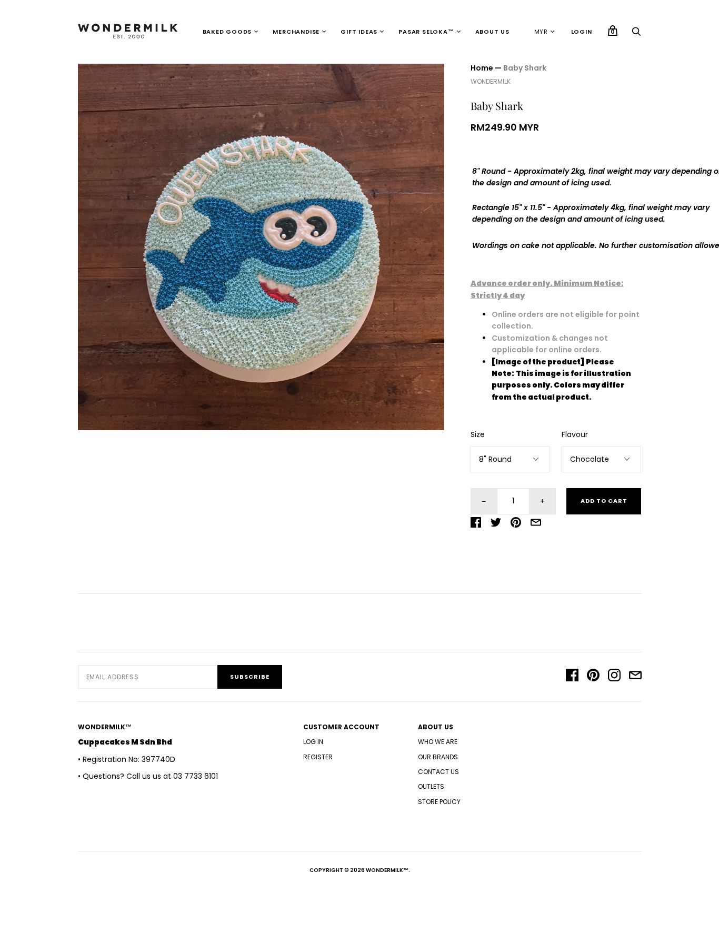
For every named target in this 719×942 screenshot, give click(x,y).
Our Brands (438, 756)
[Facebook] (572, 677)
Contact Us (438, 771)
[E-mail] (635, 677)
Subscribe (249, 676)
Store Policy (439, 801)
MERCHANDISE (296, 31)
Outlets (431, 786)
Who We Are (437, 741)
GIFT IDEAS (359, 31)
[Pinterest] (593, 677)
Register (318, 756)
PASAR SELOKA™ (426, 31)
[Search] (636, 34)
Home (482, 68)
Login (581, 31)
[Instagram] (614, 677)
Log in (313, 741)
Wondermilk (491, 81)
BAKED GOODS (227, 31)
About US (492, 31)
